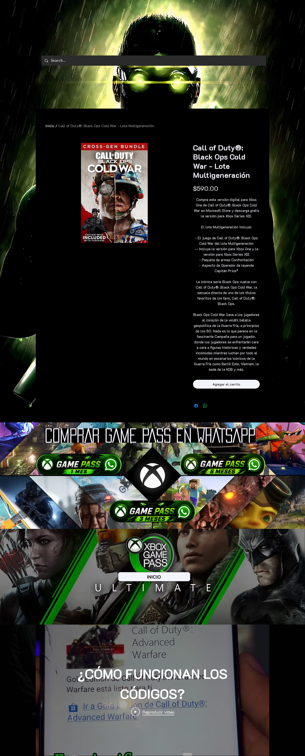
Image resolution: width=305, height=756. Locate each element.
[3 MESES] (152, 511)
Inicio (49, 125)
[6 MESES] (222, 465)
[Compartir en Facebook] (196, 406)
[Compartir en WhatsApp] (205, 406)
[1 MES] (79, 465)
